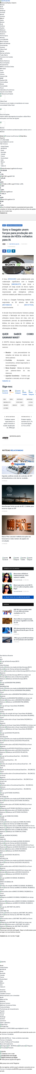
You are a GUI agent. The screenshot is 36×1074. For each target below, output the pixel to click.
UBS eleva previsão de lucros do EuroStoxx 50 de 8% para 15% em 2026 (24, 630)
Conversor (3, 1020)
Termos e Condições (8, 1034)
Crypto (2, 72)
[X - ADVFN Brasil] (12, 1046)
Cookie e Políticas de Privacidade (9, 1042)
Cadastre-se (3, 213)
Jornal (2, 1015)
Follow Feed (3, 49)
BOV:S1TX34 (29, 305)
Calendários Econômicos (7, 90)
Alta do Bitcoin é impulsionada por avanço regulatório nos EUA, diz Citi (23, 620)
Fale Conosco (4, 144)
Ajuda (1, 997)
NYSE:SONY (12, 279)
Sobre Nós (3, 991)
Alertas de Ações (5, 53)
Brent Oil (12, 199)
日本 (2, 164)
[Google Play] (4, 1026)
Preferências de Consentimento (9, 1009)
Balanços (2, 30)
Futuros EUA (3, 76)
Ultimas (6, 408)
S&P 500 (12, 176)
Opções (2, 28)
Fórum (2, 8)
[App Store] (3, 1024)
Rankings (2, 10)
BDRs (11, 399)
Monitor (2, 5)
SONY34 (30, 405)
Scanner (2, 16)
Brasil (2, 150)
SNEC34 (15, 405)
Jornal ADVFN (4, 39)
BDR (4, 225)
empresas (29, 399)
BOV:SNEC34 (7, 305)
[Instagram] (3, 1046)
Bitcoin (11, 191)
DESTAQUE (20, 399)
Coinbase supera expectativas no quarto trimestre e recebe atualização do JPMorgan (9, 424)
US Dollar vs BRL (18, 184)
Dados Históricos (5, 61)
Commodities (4, 82)
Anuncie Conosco (5, 1003)
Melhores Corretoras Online (8, 1005)
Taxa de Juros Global (6, 92)
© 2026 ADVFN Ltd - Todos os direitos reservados (14, 1038)
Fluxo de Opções (5, 63)
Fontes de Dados (5, 1007)
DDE (1, 59)
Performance (4, 35)
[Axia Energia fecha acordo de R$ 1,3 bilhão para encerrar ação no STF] (18, 495)
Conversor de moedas (6, 57)
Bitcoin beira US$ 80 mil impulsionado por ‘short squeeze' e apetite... (21, 575)
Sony (22, 405)
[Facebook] (21, 1046)
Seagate (6, 405)
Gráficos (2, 26)
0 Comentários (11, 246)
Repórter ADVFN (14, 244)
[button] (8, 1055)
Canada (3, 154)
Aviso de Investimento (6, 1044)
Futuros (2, 74)
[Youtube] (3, 1047)
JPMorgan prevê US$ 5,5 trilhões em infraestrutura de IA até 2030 (24, 638)
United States (5, 146)
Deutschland (4, 158)
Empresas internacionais (14, 225)
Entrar (2, 136)
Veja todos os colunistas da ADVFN (18, 597)
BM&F (1, 78)
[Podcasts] (9, 1047)
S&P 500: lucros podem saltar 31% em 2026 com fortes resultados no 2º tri (23, 611)
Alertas (2, 51)
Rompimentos (4, 64)
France (3, 156)
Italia (2, 160)
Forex (1, 70)
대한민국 (3, 166)
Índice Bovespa (17, 168)
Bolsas (2, 84)
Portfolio (2, 12)
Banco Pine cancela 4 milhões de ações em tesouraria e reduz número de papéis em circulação (16, 539)
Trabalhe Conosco (5, 993)
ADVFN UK (4, 148)
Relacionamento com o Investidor (9, 995)
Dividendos (3, 32)
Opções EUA (3, 80)
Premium (16, 136)
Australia (3, 152)
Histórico (2, 34)
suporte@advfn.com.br (6, 142)
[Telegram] (29, 1046)
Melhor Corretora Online (7, 66)
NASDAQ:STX (16, 284)
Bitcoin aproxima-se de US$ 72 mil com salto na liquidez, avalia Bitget (23, 586)
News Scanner (4, 41)
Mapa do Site (4, 999)
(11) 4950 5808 (4, 140)
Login (17, 936)
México (3, 162)
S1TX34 (30, 402)
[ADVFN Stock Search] (0, 3)
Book (1, 6)
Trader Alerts (4, 55)
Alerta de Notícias (5, 43)
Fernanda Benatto (18, 580)
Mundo (2, 14)
